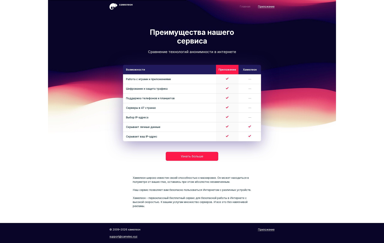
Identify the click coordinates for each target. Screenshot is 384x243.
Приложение (266, 6)
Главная (245, 6)
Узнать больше (192, 156)
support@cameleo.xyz (123, 236)
